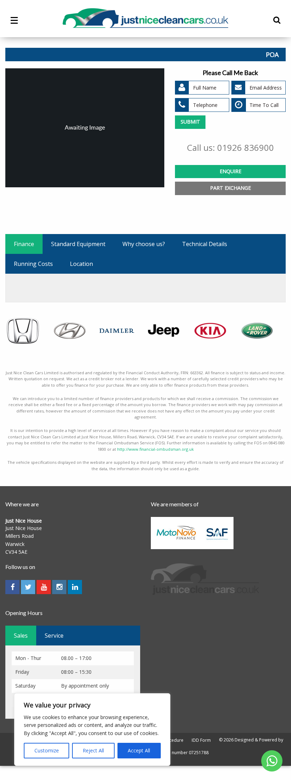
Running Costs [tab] (33, 264)
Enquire (230, 171)
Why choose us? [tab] (143, 244)
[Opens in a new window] (271, 761)
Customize (46, 750)
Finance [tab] (24, 244)
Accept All (139, 750)
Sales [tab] (21, 635)
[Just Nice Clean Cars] (145, 18)
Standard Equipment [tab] (78, 244)
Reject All (93, 750)
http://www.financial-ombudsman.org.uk (155, 449)
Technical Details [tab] (204, 244)
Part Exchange (230, 187)
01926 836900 (245, 147)
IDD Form (201, 740)
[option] (84, 127)
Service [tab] (54, 635)
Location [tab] (81, 264)
